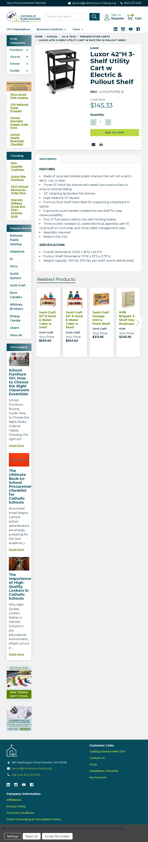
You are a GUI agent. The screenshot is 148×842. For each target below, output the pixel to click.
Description (48, 158)
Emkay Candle (15, 318)
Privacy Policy (16, 806)
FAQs (93, 764)
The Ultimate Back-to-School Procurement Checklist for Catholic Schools (21, 486)
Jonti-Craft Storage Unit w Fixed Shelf (101, 318)
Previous (38, 322)
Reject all (32, 836)
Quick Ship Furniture (18, 178)
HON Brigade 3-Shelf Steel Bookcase (127, 318)
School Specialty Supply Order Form (19, 122)
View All (16, 335)
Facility (14, 70)
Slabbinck (17, 251)
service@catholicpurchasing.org (32, 768)
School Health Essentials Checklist (17, 139)
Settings (12, 836)
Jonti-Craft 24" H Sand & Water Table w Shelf (74, 320)
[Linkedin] (115, 29)
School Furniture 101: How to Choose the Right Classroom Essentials (19, 382)
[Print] (101, 144)
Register (117, 18)
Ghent (14, 328)
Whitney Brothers (16, 307)
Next (138, 322)
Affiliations (13, 800)
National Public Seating (16, 240)
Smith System (15, 276)
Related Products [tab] (56, 279)
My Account (98, 777)
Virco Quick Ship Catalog (19, 96)
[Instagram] (123, 29)
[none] (61, 70)
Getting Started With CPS (107, 751)
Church (15, 56)
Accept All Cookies (57, 836)
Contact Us (97, 758)
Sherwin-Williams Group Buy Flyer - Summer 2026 (18, 208)
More (76, 29)
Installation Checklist (104, 771)
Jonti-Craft (18, 285)
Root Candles (16, 295)
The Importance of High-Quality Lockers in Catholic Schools (20, 586)
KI (11, 259)
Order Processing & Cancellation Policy (33, 819)
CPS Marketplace (18, 29)
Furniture (16, 49)
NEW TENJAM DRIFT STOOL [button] (19, 694)
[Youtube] (130, 29)
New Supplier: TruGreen (17, 166)
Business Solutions (50, 29)
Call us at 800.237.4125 (26, 775)
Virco (14, 266)
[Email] (93, 144)
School (14, 63)
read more (16, 445)
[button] (19, 718)
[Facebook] (138, 29)
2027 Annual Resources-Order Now (19, 190)
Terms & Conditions (20, 812)
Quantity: (97, 114)
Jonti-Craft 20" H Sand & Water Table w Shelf (47, 320)
